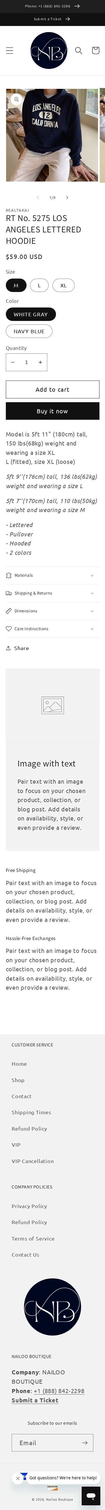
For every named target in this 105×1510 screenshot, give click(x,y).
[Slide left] (37, 197)
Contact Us (25, 1254)
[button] (9, 50)
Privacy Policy (29, 1206)
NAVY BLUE (29, 331)
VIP (16, 1144)
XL (63, 285)
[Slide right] (67, 197)
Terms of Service (33, 1238)
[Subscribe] (84, 1443)
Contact (22, 1096)
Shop (18, 1080)
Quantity (16, 348)
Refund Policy (29, 1128)
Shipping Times (31, 1112)
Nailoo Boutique (59, 1499)
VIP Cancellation (33, 1161)
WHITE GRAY (31, 314)
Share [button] (21, 648)
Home (19, 1063)
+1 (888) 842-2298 (59, 1390)
